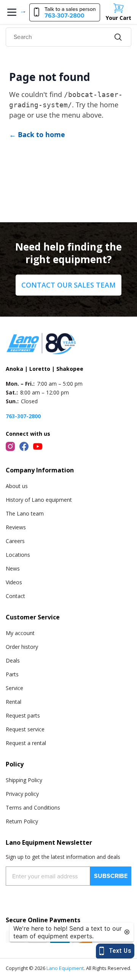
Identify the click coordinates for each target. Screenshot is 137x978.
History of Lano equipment (39, 499)
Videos (14, 582)
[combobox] (68, 37)
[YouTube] (37, 446)
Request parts (23, 715)
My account (20, 633)
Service (14, 688)
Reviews (16, 527)
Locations (18, 554)
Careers (15, 541)
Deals (13, 660)
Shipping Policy (24, 780)
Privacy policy (22, 793)
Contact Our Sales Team (68, 284)
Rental (13, 701)
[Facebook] (24, 446)
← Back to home (37, 134)
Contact (15, 596)
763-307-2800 (23, 416)
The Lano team (25, 513)
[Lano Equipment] (23, 12)
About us (17, 486)
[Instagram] (10, 446)
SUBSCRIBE (110, 875)
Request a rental (26, 743)
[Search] (118, 37)
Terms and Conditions (33, 807)
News (13, 568)
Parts (12, 674)
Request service (25, 729)
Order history (22, 646)
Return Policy (22, 821)
